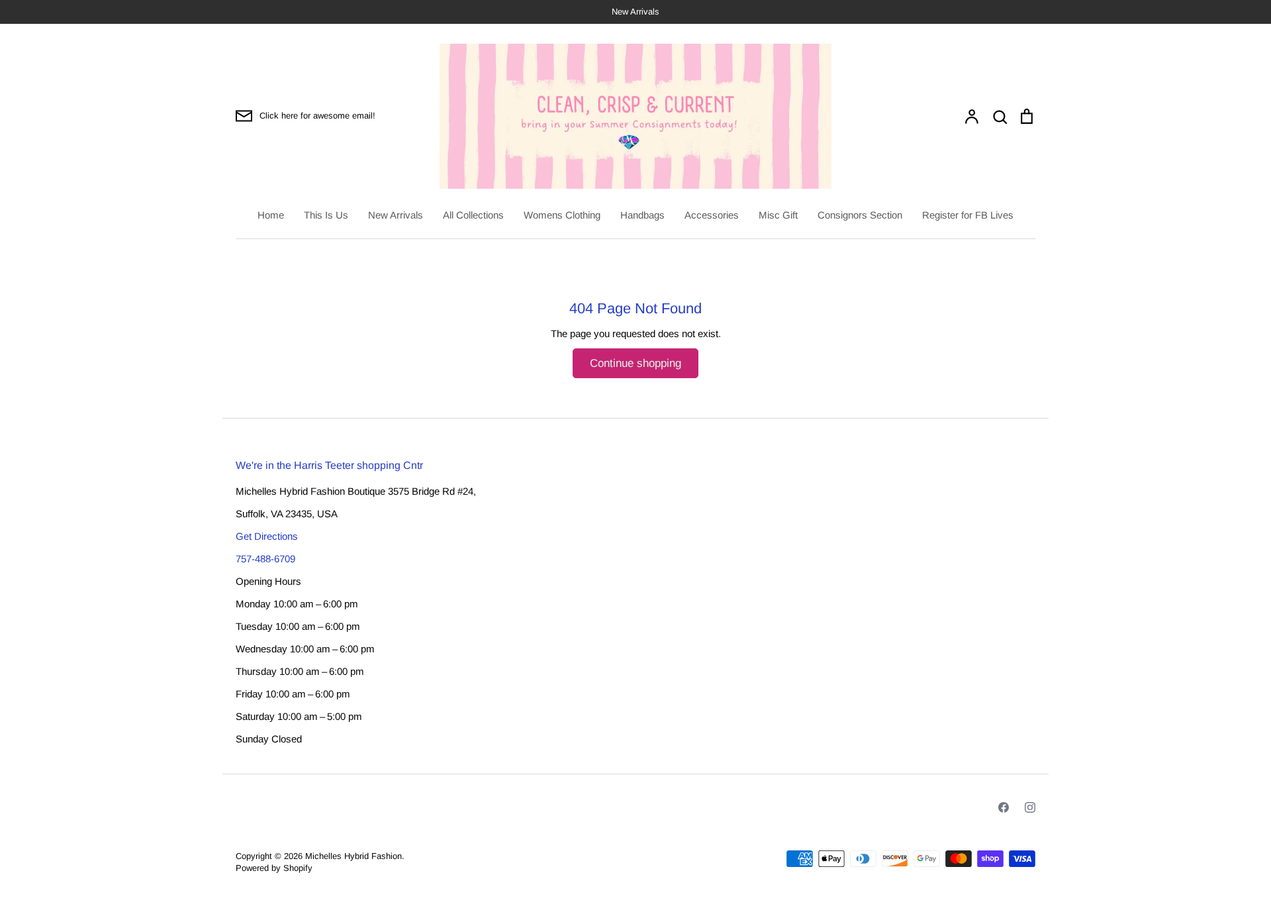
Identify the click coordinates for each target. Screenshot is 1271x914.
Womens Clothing (562, 215)
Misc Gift (778, 215)
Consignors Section (860, 215)
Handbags (642, 215)
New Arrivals (395, 215)
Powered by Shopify (274, 868)
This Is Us (326, 215)
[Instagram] (1030, 807)
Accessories (711, 215)
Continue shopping (635, 363)
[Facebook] (1003, 807)
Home (271, 215)
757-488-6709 (265, 558)
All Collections (473, 215)
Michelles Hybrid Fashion (353, 856)
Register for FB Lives (967, 215)
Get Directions (267, 536)
